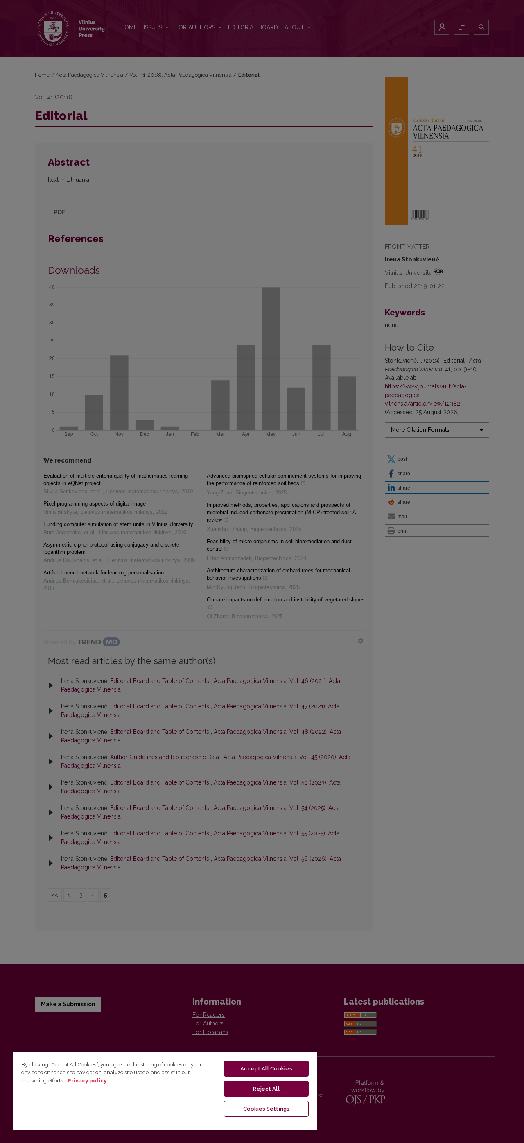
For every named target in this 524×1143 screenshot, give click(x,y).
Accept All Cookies (266, 1069)
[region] (165, 1090)
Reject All (266, 1089)
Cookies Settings (266, 1109)
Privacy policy (87, 1080)
